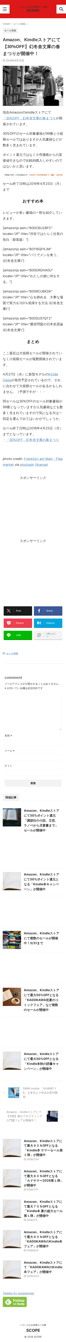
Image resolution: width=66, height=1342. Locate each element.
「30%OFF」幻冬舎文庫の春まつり (29, 118)
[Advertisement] (33, 509)
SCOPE (33, 10)
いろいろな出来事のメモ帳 (33, 1325)
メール (10, 750)
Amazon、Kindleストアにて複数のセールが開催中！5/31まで (41, 938)
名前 (8, 735)
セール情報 (12, 653)
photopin (27, 465)
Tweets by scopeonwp (18, 1293)
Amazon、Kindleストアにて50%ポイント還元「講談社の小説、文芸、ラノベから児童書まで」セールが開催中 (41, 820)
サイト (8, 765)
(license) (41, 465)
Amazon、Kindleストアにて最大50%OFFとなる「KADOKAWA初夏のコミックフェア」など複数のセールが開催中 (41, 1000)
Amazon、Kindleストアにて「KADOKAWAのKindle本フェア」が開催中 (43, 1267)
